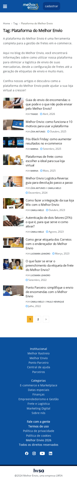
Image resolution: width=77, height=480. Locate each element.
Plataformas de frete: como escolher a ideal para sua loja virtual (45, 160)
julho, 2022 (34, 306)
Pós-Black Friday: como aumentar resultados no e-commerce (48, 141)
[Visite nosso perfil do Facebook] (26, 453)
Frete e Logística (39, 404)
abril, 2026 (48, 114)
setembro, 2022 (37, 280)
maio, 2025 (49, 170)
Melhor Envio (39, 358)
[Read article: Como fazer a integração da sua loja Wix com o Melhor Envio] (13, 203)
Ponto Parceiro (38, 363)
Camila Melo (54, 188)
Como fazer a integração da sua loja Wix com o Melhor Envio (50, 202)
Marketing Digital (38, 408)
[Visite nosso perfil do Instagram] (34, 453)
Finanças (38, 394)
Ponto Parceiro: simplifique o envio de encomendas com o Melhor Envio (49, 291)
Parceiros (38, 372)
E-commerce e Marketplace (38, 385)
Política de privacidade (38, 431)
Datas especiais (38, 390)
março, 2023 (61, 253)
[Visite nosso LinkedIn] (50, 453)
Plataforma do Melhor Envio (37, 23)
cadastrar (51, 6)
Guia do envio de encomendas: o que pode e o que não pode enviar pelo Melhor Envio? (49, 104)
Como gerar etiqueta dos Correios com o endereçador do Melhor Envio (48, 243)
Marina (34, 148)
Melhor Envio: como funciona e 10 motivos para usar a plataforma (49, 124)
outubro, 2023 (56, 210)
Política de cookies (38, 436)
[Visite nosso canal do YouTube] (42, 453)
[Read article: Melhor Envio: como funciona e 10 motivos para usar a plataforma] (13, 125)
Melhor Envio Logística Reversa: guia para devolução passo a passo (49, 180)
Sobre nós (38, 413)
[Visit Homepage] (31, 6)
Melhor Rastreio (38, 353)
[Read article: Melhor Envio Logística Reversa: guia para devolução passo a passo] (13, 181)
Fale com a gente (38, 422)
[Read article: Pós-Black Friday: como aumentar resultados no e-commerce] (13, 142)
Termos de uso (38, 426)
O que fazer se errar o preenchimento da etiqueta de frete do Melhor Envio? (50, 265)
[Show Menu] (5, 6)
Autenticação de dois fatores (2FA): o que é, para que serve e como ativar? (49, 221)
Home (6, 23)
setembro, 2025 (51, 149)
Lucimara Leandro (40, 253)
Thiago (34, 114)
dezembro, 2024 (37, 192)
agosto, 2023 (56, 231)
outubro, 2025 (57, 131)
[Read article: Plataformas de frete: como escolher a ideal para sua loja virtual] (13, 159)
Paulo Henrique (55, 301)
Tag (15, 23)
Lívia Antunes (37, 131)
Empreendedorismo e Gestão (38, 399)
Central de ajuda (38, 367)
